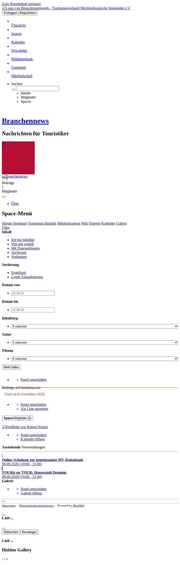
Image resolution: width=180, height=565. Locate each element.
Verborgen (19, 257)
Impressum (8, 505)
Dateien (95, 223)
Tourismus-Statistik (42, 223)
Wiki (84, 223)
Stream (7, 223)
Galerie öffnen (31, 493)
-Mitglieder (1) (17, 418)
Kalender (18, 42)
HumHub (78, 505)
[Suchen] (13, 89)
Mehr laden (11, 367)
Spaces (16, 34)
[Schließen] (4, 515)
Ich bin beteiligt (22, 240)
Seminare (20, 223)
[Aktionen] (4, 196)
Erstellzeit (18, 273)
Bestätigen (29, 532)
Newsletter (19, 51)
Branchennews (25, 121)
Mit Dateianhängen (25, 248)
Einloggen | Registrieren (20, 13)
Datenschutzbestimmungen (36, 505)
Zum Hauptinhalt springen (21, 4)
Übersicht (18, 25)
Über (15, 203)
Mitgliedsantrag (68, 223)
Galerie (121, 223)
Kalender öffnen (33, 439)
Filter (6, 228)
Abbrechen (11, 532)
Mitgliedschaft (21, 76)
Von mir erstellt (22, 244)
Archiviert (18, 252)
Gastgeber (18, 67)
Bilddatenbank (22, 59)
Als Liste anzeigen (34, 409)
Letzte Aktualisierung (27, 277)
